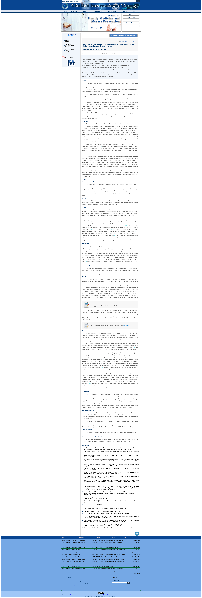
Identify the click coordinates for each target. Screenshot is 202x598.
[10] (126, 225)
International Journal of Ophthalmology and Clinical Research (114, 545)
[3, (97, 136)
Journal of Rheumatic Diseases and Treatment (111, 556)
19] (134, 347)
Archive (131, 20)
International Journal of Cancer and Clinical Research (73, 547)
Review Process (112, 11)
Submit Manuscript (97, 11)
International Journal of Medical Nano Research (72, 571)
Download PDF (69, 57)
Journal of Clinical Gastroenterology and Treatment (72, 552)
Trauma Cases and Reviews (107, 566)
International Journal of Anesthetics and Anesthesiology (73, 540)
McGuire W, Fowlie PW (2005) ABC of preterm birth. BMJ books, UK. (102, 511)
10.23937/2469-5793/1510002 (127, 41)
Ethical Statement (69, 46)
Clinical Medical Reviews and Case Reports (71, 554)
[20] (103, 359)
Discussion (68, 43)
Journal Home (131, 14)
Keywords (67, 39)
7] (101, 146)
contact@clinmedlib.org (75, 585)
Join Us (63, 1)
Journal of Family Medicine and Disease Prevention (123, 35)
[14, (112, 229)
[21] (90, 383)
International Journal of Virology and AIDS (110, 571)
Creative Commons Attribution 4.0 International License (105, 594)
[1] (90, 132)
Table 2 (67, 51)
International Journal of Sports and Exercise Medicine (112, 559)
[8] (88, 150)
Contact (76, 1)
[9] (90, 154)
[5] (99, 141)
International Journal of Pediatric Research (110, 552)
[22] (112, 385)
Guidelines (74, 11)
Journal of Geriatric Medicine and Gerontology (71, 566)
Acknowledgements (70, 45)
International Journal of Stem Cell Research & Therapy (113, 561)
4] (98, 136)
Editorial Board (131, 17)
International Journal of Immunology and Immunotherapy (74, 568)
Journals (84, 11)
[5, (132, 347)
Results (67, 41)
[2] (124, 132)
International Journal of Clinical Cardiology (71, 549)
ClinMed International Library (76, 594)
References (68, 53)
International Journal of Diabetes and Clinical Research (73, 559)
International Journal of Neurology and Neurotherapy (112, 540)
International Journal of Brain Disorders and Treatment (73, 545)
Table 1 (67, 50)
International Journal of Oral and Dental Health (111, 547)
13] (91, 229)
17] (136, 231)
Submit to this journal (131, 23)
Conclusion (68, 44)
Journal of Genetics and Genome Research (71, 564)
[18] (86, 261)
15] (113, 229)
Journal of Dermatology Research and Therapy (72, 556)
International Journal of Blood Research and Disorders (73, 542)
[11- (89, 229)
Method (67, 40)
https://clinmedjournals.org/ (133, 594)
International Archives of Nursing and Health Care (112, 542)
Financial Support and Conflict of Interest (70, 48)
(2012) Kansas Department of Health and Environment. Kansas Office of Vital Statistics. (106, 513)
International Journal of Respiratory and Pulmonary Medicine (114, 554)
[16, (135, 231)
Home (65, 11)
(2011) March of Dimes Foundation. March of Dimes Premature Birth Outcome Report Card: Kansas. (110, 484)
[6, (100, 146)
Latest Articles (69, 1)
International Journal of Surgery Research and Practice (113, 564)
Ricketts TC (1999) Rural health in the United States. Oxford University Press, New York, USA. (108, 528)
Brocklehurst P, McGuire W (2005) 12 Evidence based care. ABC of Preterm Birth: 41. (106, 508)
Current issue (131, 25)
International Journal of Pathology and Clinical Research (113, 549)
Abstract (67, 37)
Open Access (124, 11)
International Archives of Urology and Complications (112, 568)
